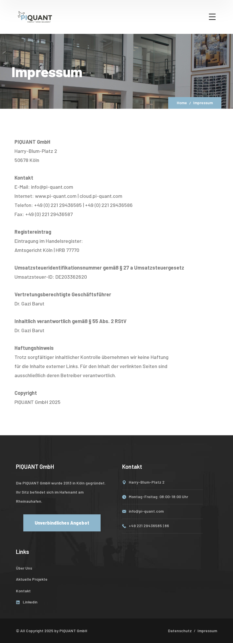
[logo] (35, 16)
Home (182, 102)
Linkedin (30, 601)
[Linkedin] (18, 602)
